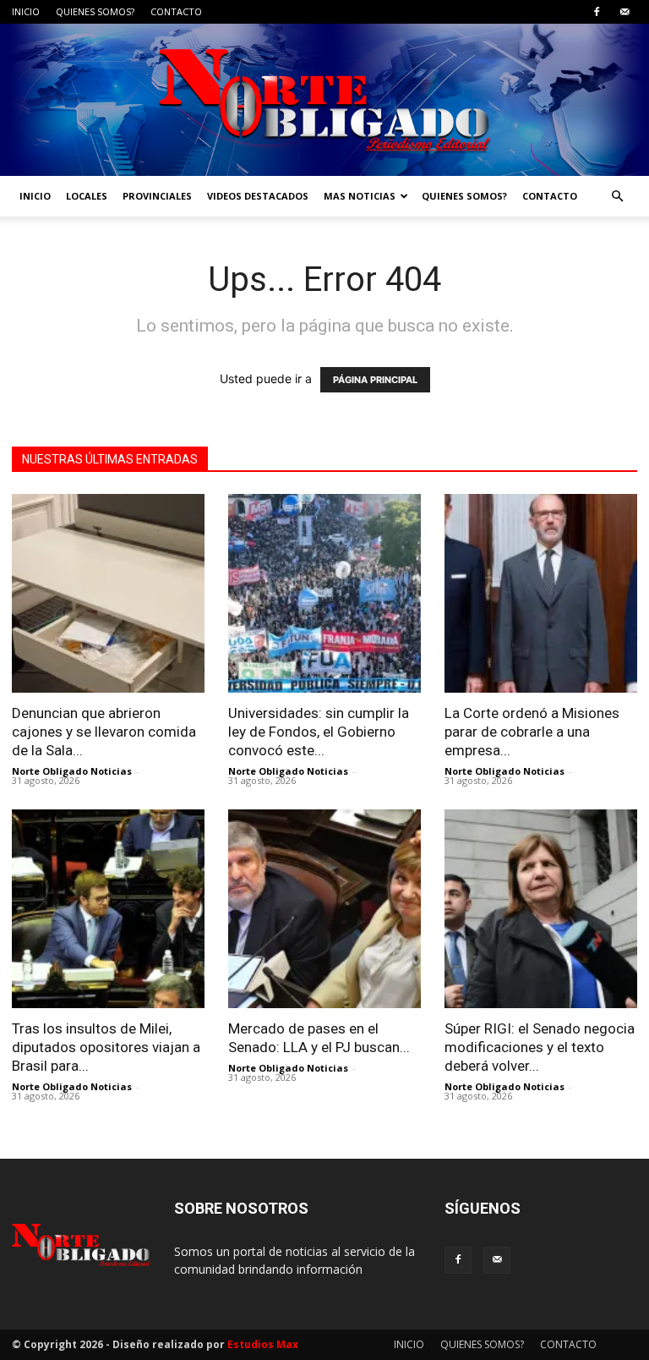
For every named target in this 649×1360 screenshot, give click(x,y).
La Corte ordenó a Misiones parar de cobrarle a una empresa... (531, 732)
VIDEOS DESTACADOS (257, 195)
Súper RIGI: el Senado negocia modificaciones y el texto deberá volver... (539, 1047)
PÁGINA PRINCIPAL (375, 380)
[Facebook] (596, 12)
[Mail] (624, 12)
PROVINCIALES (157, 195)
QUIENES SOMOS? (95, 11)
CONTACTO (176, 11)
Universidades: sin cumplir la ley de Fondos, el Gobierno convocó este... (318, 732)
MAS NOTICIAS (359, 195)
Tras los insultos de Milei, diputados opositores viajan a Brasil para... (106, 1047)
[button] (617, 197)
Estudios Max (262, 1344)
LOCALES (86, 195)
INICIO (26, 11)
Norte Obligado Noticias (72, 771)
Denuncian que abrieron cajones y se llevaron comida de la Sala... (104, 732)
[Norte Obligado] (324, 100)
